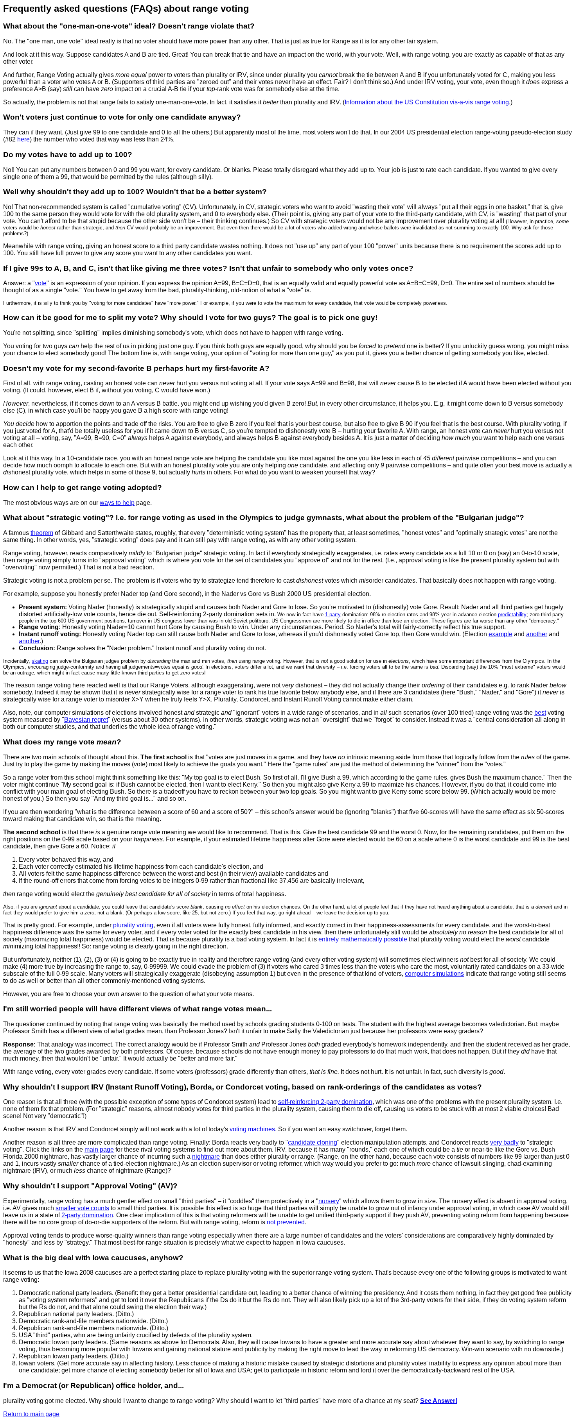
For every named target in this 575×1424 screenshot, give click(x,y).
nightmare (206, 1156)
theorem (42, 533)
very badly (504, 1142)
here (23, 139)
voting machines (252, 1129)
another (536, 634)
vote (41, 283)
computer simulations (434, 973)
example (500, 634)
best (540, 712)
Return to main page (31, 1414)
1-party (333, 614)
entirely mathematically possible (362, 939)
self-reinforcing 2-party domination (325, 1101)
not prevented (286, 1222)
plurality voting (133, 925)
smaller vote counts (82, 1208)
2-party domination (87, 1215)
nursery (328, 1201)
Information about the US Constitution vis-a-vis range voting (427, 102)
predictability (512, 614)
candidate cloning (312, 1142)
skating (40, 661)
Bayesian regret (86, 719)
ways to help (117, 502)
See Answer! (438, 1400)
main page (99, 1149)
